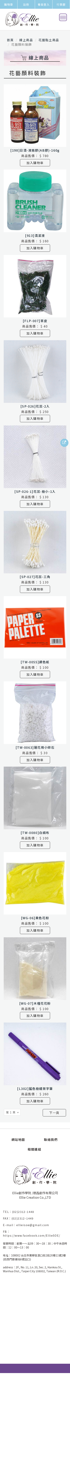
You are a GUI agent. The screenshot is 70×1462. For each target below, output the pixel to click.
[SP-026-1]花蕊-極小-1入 (35, 491)
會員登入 (44, 4)
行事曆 (61, 4)
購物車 (8, 4)
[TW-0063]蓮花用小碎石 (35, 747)
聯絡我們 (51, 1139)
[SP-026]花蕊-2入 (35, 406)
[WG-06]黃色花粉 (35, 918)
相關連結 (34, 1149)
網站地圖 (18, 1139)
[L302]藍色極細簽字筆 (35, 1088)
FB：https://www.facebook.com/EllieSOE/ (31, 1233)
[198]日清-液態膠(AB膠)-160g (35, 150)
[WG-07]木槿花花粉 (35, 1003)
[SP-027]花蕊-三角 (35, 576)
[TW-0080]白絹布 (35, 832)
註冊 (26, 4)
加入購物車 (35, 162)
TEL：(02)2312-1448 (20, 1212)
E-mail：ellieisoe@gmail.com (27, 1225)
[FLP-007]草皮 (35, 320)
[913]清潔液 (35, 235)
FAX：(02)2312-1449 (20, 1218)
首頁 (10, 40)
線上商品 (26, 40)
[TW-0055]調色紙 (35, 662)
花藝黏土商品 (48, 40)
